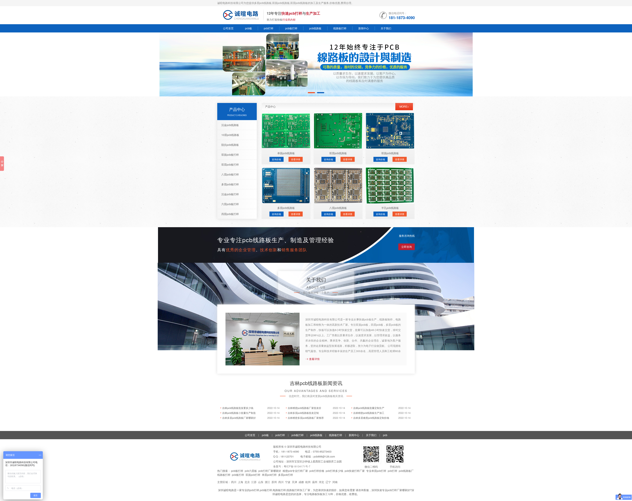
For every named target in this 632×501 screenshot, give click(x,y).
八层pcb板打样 (230, 174)
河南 (335, 482)
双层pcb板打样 (230, 164)
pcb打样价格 (316, 471)
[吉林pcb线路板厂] (240, 15)
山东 (260, 482)
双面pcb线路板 (390, 153)
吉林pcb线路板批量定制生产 (368, 408)
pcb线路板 (315, 28)
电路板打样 (279, 490)
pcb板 (248, 28)
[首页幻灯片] (316, 64)
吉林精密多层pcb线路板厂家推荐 (306, 417)
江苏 (254, 482)
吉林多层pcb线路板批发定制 (303, 413)
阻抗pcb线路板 (230, 145)
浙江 (267, 482)
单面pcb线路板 (286, 153)
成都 (301, 482)
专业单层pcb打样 (376, 471)
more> (404, 106)
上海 (240, 482)
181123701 (287, 456)
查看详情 (295, 159)
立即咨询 (406, 247)
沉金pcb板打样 (230, 194)
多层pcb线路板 (286, 208)
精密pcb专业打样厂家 (295, 471)
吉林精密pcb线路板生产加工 (368, 413)
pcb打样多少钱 (334, 471)
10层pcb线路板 (230, 135)
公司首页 (228, 28)
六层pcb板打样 (230, 204)
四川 (233, 482)
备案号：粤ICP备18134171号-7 (291, 466)
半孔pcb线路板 (390, 208)
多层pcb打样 (285, 475)
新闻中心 (363, 28)
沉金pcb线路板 (230, 125)
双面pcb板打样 (230, 155)
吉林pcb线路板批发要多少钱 (237, 408)
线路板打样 (339, 28)
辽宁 (328, 482)
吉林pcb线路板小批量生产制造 (239, 413)
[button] (616, 64)
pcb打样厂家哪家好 (269, 471)
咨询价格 (276, 159)
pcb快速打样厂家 (355, 471)
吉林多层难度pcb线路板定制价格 (371, 417)
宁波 (287, 482)
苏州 (274, 482)
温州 (314, 482)
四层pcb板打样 (230, 214)
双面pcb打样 (253, 475)
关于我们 (386, 28)
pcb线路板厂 (406, 471)
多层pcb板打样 (230, 184)
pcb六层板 (251, 471)
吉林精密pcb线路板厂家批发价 (304, 408)
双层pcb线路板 (338, 153)
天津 (294, 482)
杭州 (308, 482)
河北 (321, 482)
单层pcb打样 (269, 475)
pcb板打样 (291, 28)
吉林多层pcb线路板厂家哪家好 (239, 417)
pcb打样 (268, 28)
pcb (385, 435)
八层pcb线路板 (338, 208)
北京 (247, 482)
